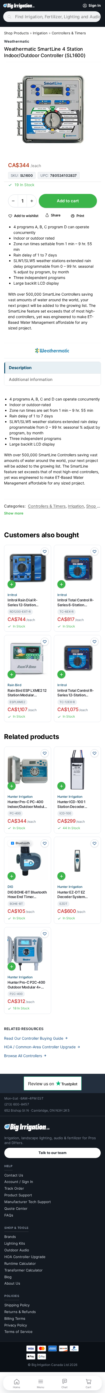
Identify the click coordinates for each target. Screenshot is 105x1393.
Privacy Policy (15, 1325)
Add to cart (68, 200)
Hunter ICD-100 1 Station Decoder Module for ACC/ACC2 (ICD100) (75, 804)
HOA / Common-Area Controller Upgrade (40, 1047)
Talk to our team (52, 1153)
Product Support (18, 1195)
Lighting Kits (14, 1243)
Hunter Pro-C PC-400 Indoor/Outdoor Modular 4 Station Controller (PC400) (27, 804)
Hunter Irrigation (20, 797)
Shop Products (16, 33)
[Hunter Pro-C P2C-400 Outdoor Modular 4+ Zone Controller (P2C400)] (28, 951)
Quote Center (15, 1208)
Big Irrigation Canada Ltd (50, 1365)
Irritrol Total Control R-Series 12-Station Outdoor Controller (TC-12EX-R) (76, 693)
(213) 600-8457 (16, 1104)
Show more (13, 513)
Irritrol (12, 595)
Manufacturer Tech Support (27, 1202)
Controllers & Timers (69, 33)
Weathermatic (16, 41)
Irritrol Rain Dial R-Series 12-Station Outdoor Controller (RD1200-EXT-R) (23, 602)
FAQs (8, 1215)
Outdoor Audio (16, 1250)
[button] (90, 5)
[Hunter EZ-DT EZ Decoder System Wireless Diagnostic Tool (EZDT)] (77, 860)
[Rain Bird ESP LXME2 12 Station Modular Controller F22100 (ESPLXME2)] (28, 658)
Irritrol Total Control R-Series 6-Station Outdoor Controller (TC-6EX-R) (76, 602)
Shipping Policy (17, 1305)
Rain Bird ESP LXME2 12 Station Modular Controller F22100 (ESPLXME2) (27, 693)
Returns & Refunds (20, 1312)
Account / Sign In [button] (18, 1181)
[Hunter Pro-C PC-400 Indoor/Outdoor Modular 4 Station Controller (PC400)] (28, 770)
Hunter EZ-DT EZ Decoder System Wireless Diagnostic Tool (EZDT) (73, 894)
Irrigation (40, 33)
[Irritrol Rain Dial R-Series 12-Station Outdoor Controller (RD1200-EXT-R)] (28, 568)
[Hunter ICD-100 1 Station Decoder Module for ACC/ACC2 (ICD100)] (77, 770)
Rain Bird (15, 685)
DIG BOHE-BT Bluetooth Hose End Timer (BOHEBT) (27, 894)
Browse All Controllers (23, 1055)
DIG (10, 887)
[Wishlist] (45, 551)
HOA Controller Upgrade (25, 1257)
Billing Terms (14, 1318)
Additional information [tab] (30, 379)
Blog (8, 1277)
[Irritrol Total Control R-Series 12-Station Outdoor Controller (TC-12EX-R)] (77, 658)
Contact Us (13, 1175)
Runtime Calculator (20, 1263)
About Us (12, 1283)
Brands (10, 1236)
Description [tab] (20, 367)
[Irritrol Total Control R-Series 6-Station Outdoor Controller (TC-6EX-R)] (77, 568)
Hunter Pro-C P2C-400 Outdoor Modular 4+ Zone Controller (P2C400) (26, 985)
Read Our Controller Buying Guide (33, 1038)
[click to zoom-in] (52, 109)
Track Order (14, 1188)
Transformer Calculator (23, 1270)
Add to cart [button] (12, 584)
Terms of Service (18, 1331)
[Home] (18, 6)
